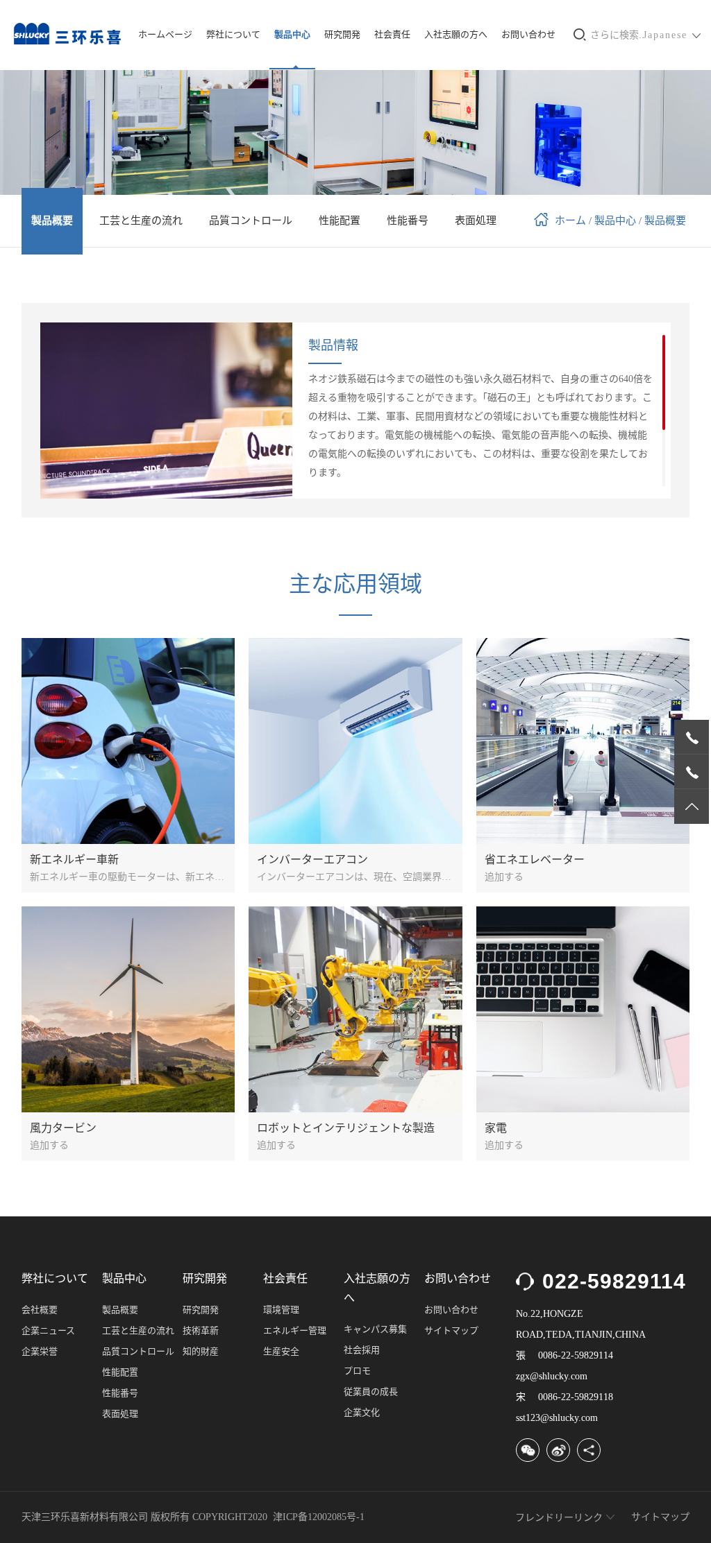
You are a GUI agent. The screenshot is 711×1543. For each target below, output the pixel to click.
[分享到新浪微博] (558, 1450)
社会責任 (392, 34)
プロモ (357, 1370)
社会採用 (362, 1350)
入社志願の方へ (455, 34)
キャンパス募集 (375, 1329)
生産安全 (281, 1351)
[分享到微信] (527, 1450)
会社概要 (40, 1309)
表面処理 (120, 1413)
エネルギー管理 (294, 1330)
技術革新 (201, 1330)
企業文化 (362, 1412)
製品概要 (665, 220)
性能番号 (120, 1393)
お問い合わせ (528, 34)
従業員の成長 (371, 1391)
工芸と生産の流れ (138, 1330)
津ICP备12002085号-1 (319, 1517)
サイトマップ (451, 1330)
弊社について (233, 34)
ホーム (570, 220)
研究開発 (342, 34)
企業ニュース (48, 1330)
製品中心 (292, 34)
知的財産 (201, 1351)
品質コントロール (138, 1351)
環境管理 (281, 1309)
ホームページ (165, 34)
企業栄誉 (40, 1351)
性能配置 (120, 1372)
